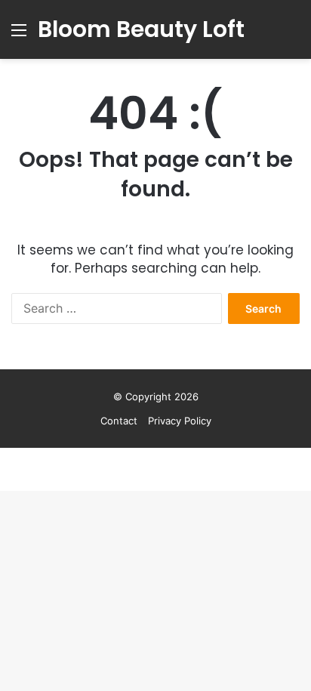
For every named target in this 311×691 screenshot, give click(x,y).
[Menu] (18, 35)
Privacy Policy (179, 421)
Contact (118, 421)
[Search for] (292, 35)
